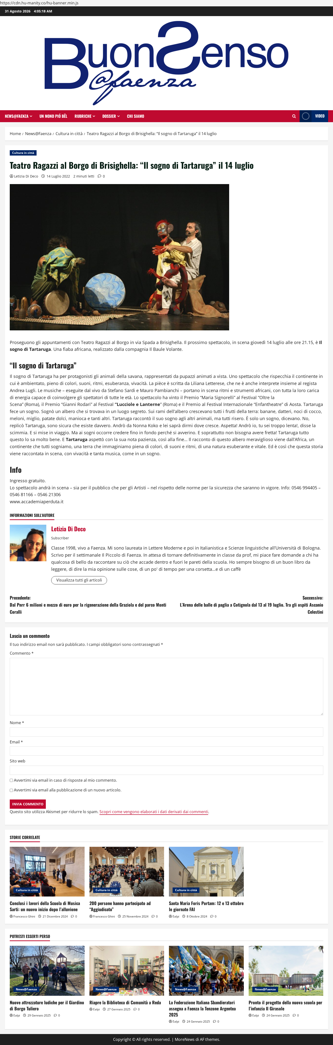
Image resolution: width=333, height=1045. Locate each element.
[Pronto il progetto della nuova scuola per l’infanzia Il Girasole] (286, 971)
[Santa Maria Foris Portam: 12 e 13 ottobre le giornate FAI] (206, 872)
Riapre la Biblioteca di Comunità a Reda (125, 1002)
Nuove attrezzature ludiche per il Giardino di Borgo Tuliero (47, 1005)
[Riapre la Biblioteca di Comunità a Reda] (126, 971)
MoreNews (185, 1039)
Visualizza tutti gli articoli (79, 580)
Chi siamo (135, 116)
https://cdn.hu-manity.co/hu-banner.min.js (39, 3)
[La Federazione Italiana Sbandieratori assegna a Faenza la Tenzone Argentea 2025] (206, 971)
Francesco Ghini (24, 916)
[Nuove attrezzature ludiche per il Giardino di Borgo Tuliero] (47, 971)
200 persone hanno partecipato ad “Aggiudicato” (120, 906)
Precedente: (88, 604)
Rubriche (83, 116)
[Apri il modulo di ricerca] (294, 116)
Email (16, 742)
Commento (22, 653)
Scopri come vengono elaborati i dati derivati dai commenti (153, 811)
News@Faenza (17, 116)
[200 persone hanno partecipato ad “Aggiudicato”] (126, 872)
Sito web (17, 761)
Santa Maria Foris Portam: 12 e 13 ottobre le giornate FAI (206, 906)
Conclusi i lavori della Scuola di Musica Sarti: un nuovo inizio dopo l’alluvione (45, 906)
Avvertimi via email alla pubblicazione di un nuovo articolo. (67, 790)
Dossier (109, 116)
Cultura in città (23, 153)
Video (319, 116)
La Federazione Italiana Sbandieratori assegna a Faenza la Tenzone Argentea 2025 (202, 1008)
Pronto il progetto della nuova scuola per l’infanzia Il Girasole (285, 1005)
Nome (17, 722)
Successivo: (251, 604)
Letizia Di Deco (26, 176)
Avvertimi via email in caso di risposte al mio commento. (65, 780)
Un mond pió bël (53, 116)
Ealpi (176, 916)
